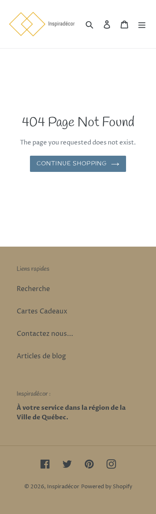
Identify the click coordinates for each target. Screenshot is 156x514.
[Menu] (142, 24)
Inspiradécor (63, 486)
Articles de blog (41, 356)
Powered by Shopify (106, 486)
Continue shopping (72, 164)
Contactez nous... (45, 333)
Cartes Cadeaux (42, 311)
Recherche (33, 289)
